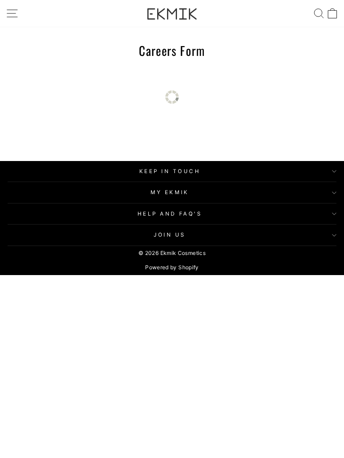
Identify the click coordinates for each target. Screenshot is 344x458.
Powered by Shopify (172, 267)
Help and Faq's (170, 214)
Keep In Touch (170, 171)
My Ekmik (169, 192)
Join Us (170, 235)
